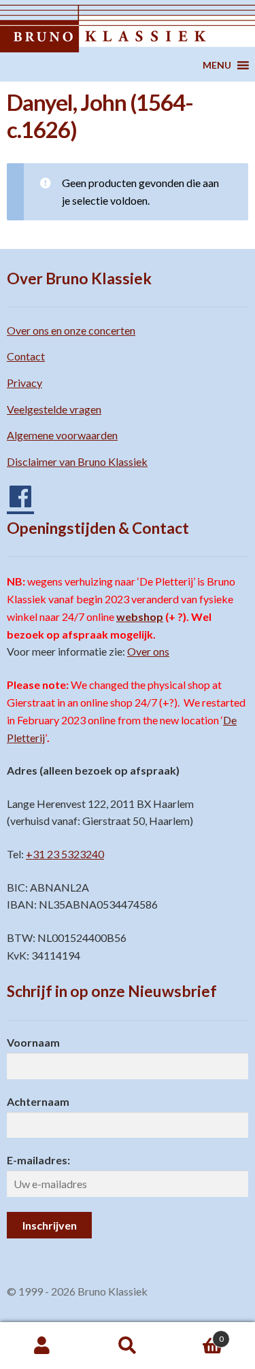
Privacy (24, 382)
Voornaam (33, 1042)
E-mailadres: (38, 1159)
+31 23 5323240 (65, 853)
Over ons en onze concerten (71, 330)
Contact (26, 356)
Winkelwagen (197, 1334)
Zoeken (127, 1346)
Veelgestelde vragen (54, 409)
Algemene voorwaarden (62, 434)
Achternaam (38, 1101)
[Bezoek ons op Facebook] (13, 491)
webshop (139, 616)
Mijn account (42, 1346)
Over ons (148, 651)
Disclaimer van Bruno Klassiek (77, 461)
